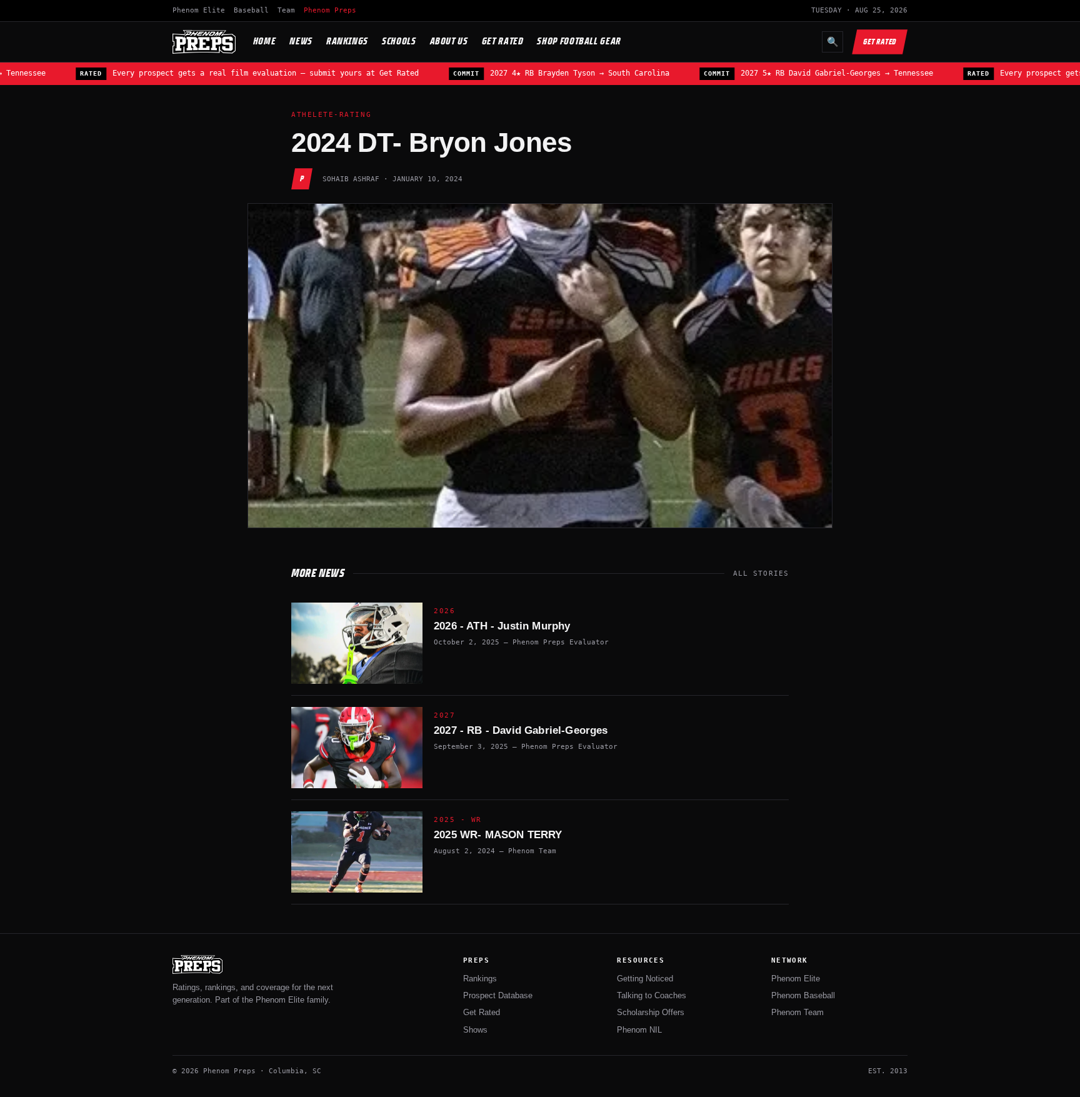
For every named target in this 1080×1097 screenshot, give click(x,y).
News (300, 41)
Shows (475, 1029)
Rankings (347, 41)
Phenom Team (797, 1012)
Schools (399, 41)
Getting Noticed (645, 978)
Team (286, 10)
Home (264, 41)
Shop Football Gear (579, 41)
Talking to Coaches (651, 995)
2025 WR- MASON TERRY (498, 835)
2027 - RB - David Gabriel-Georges (521, 730)
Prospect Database (497, 995)
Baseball (251, 10)
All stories (761, 573)
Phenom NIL (639, 1029)
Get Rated (503, 41)
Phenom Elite (198, 10)
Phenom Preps (330, 10)
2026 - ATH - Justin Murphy (502, 626)
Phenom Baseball (803, 995)
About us (449, 41)
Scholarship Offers (650, 1012)
